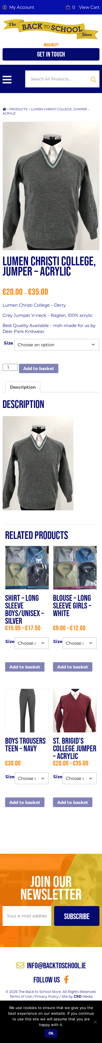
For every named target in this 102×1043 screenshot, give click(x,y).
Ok (51, 1033)
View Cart (89, 7)
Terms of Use (21, 996)
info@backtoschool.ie (56, 965)
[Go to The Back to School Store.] (4, 109)
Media (83, 996)
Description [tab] (23, 387)
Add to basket (38, 368)
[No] (95, 1022)
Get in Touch (51, 54)
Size (8, 343)
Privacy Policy (47, 996)
